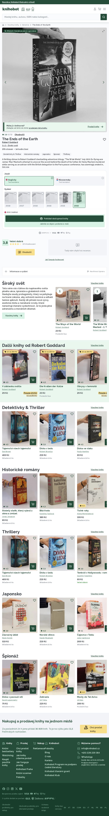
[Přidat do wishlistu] (104, 139)
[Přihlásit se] (95, 9)
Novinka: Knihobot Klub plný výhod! (18, 2)
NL (92, 808)
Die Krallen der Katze (51, 386)
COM (79, 808)
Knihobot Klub (52, 775)
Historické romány (21, 469)
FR (97, 808)
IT (88, 808)
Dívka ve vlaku (85, 448)
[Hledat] (103, 17)
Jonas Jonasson (8, 517)
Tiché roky (83, 510)
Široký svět (13, 283)
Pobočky (20, 777)
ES (84, 808)
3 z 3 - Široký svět (10, 145)
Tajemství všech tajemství (16, 448)
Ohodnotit (19, 135)
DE (73, 808)
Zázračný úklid (10, 635)
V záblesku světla (11, 386)
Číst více (5, 167)
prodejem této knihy (38, 128)
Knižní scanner (23, 773)
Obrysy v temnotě (87, 386)
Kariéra (48, 760)
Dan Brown (6, 452)
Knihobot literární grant (57, 771)
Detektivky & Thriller (23, 407)
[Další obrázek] (103, 82)
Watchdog (7, 755)
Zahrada (44, 697)
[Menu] (104, 9)
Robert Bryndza (46, 452)
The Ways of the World (68, 324)
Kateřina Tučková (47, 514)
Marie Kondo (7, 638)
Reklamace (39, 748)
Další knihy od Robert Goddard (33, 345)
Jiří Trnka (43, 700)
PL (106, 808)
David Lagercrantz (9, 700)
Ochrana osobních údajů (45, 807)
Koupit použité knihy (6, 762)
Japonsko (12, 593)
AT (69, 808)
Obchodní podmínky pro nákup (8, 807)
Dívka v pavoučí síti (12, 697)
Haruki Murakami (46, 638)
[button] (54, 80)
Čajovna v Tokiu (85, 635)
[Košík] (99, 9)
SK (65, 808)
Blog (47, 752)
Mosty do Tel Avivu (87, 697)
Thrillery (11, 531)
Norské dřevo (47, 635)
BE (101, 808)
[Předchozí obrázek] (5, 82)
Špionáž (10, 656)
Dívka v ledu (46, 448)
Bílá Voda (45, 510)
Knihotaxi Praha (24, 769)
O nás (48, 756)
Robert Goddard (10, 142)
